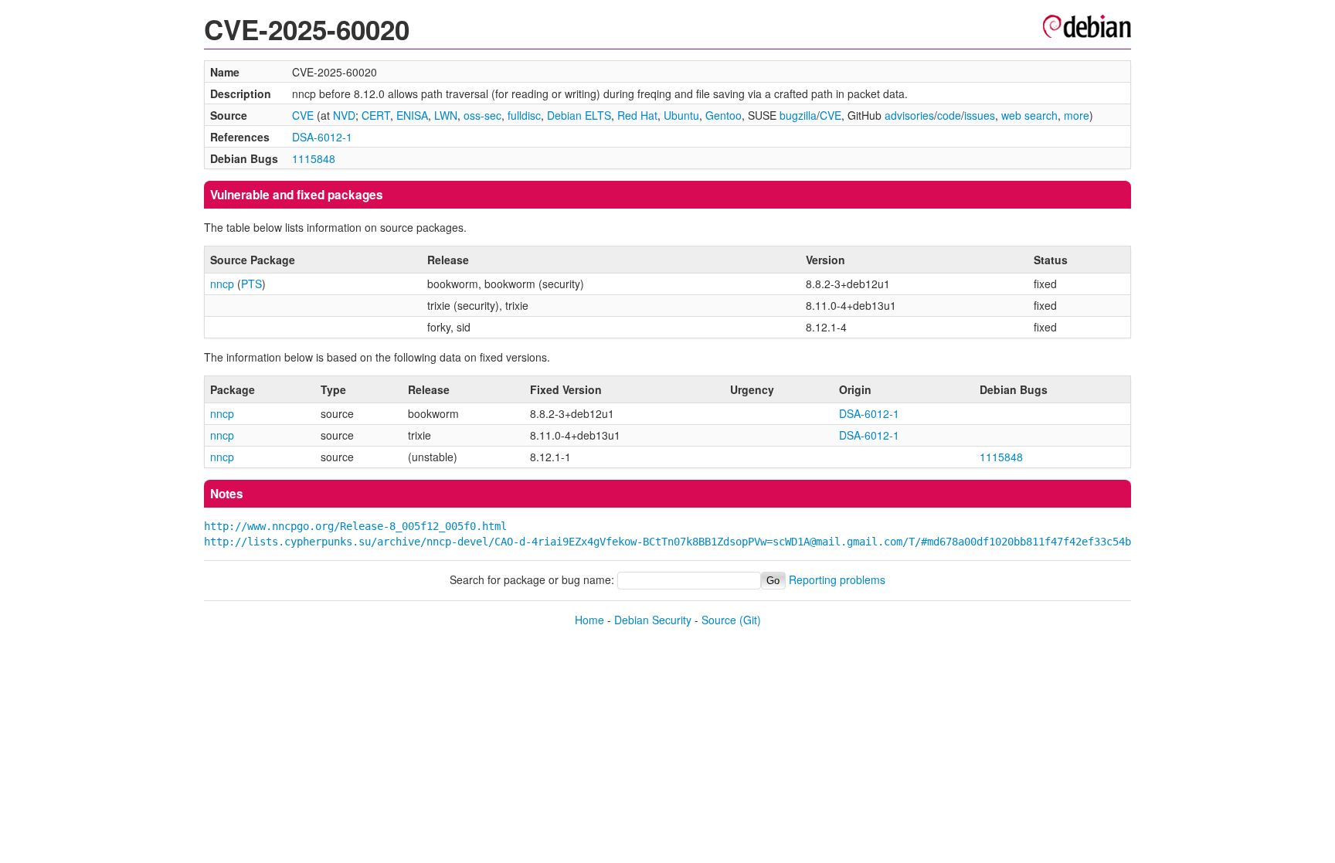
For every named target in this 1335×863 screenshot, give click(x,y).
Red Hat (637, 115)
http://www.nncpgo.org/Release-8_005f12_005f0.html (355, 526)
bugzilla (798, 115)
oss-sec (482, 115)
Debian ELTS (579, 115)
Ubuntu (681, 115)
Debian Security (652, 619)
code (949, 115)
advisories (909, 115)
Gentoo (723, 115)
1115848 (313, 158)
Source (718, 619)
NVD (344, 115)
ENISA (412, 115)
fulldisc (524, 115)
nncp (222, 283)
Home (589, 619)
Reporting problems (837, 579)
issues (979, 115)
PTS (251, 283)
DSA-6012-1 (322, 136)
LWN (445, 115)
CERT (376, 115)
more (1076, 115)
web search (1029, 115)
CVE (303, 115)
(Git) (750, 619)
